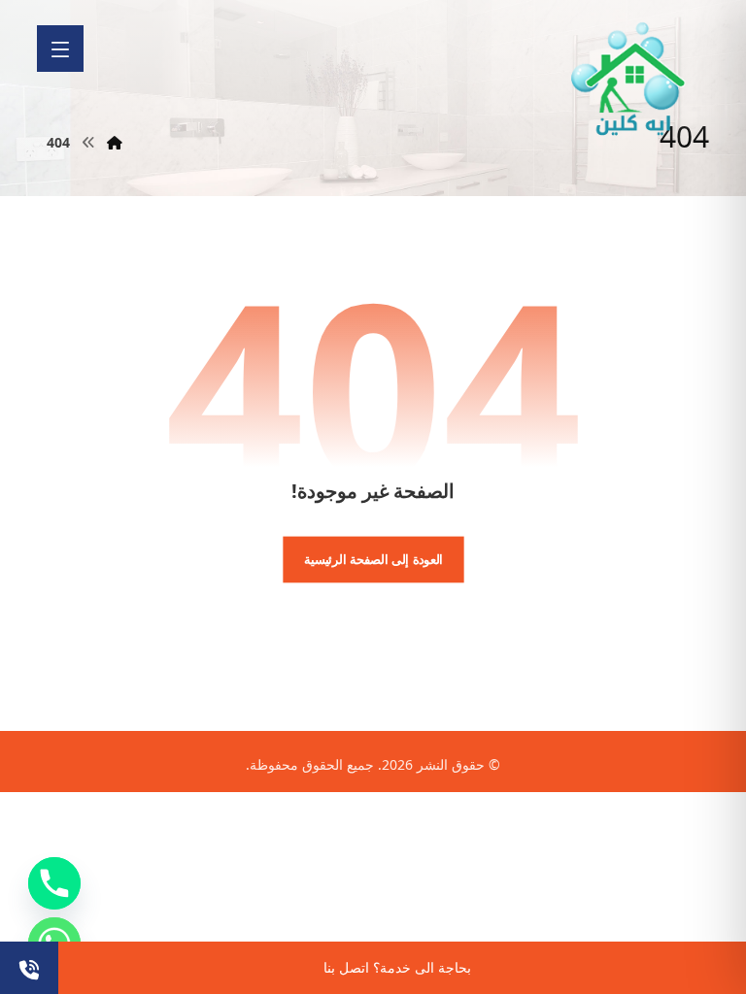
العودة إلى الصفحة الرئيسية (372, 558)
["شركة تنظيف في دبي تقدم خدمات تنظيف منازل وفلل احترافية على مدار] (629, 79)
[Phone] (54, 883)
